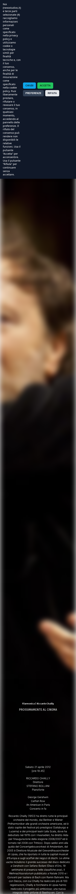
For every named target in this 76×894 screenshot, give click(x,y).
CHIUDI (29, 85)
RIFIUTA (52, 93)
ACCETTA (45, 85)
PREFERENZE (33, 93)
